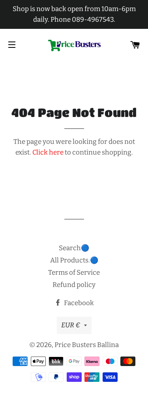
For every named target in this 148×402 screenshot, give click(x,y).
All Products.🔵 (74, 260)
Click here (48, 152)
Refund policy (74, 285)
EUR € (70, 325)
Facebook (78, 303)
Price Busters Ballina (86, 345)
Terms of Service (74, 272)
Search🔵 (74, 248)
